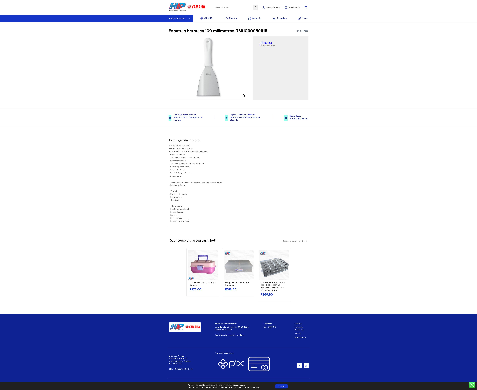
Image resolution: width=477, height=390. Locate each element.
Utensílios (282, 18)
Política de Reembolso (299, 328)
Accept (281, 386)
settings (256, 387)
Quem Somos (300, 337)
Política (298, 333)
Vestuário (256, 18)
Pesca (305, 18)
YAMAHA (208, 18)
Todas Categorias (177, 18)
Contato (298, 323)
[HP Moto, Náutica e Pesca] (187, 7)
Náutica (233, 18)
